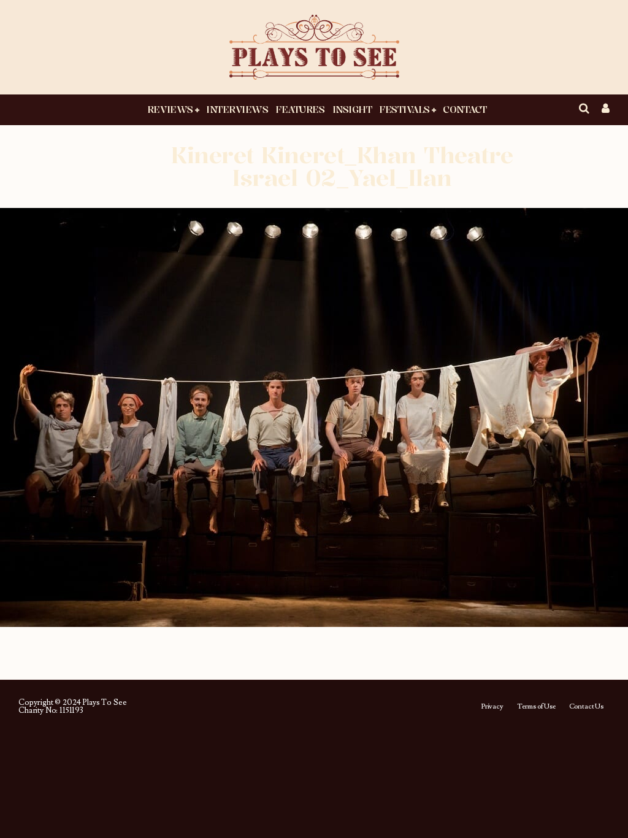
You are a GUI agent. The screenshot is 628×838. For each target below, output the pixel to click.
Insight (352, 109)
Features (299, 109)
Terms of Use (536, 706)
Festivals (404, 109)
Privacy (492, 706)
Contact (465, 109)
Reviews (170, 109)
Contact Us (586, 706)
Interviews (237, 109)
